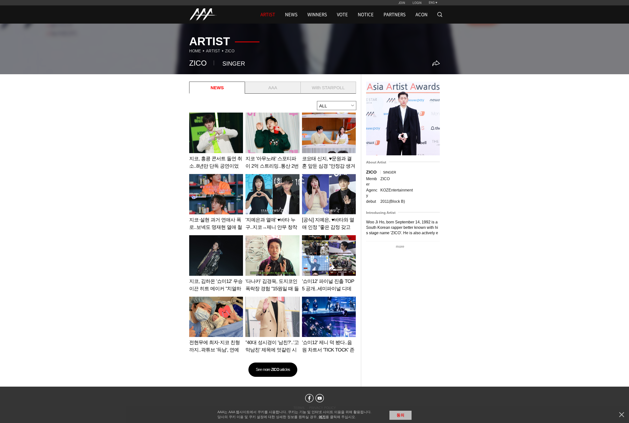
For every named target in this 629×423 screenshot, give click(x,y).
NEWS (291, 14)
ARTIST (267, 14)
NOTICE (366, 14)
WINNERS (317, 14)
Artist (213, 51)
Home (195, 51)
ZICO (229, 51)
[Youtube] (319, 398)
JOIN (401, 2)
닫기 (621, 414)
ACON (421, 14)
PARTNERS (395, 14)
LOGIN (417, 2)
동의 (400, 415)
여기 (322, 417)
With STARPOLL (328, 87)
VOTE (342, 14)
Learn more (216, 142)
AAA (272, 87)
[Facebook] (309, 398)
